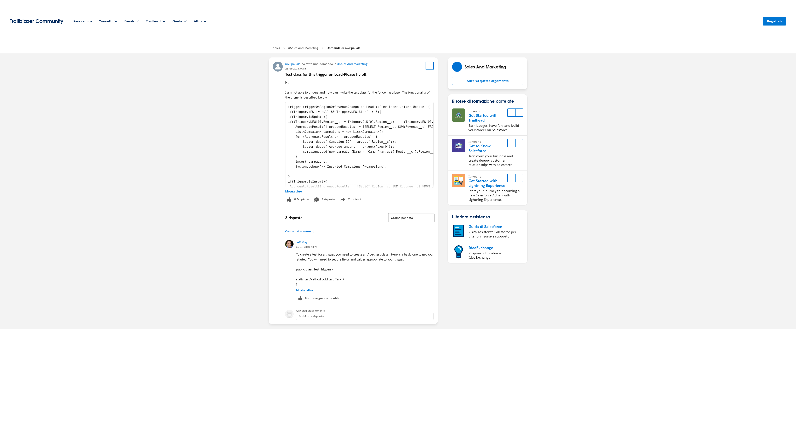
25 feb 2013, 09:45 (296, 68)
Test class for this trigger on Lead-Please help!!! (326, 74)
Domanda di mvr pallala (343, 48)
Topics (275, 48)
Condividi (353, 200)
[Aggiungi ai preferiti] (429, 65)
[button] (487, 81)
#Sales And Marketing (303, 48)
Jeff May (301, 242)
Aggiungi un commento (310, 311)
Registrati (774, 21)
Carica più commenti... (301, 231)
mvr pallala (293, 64)
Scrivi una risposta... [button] (312, 316)
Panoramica (82, 21)
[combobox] (411, 217)
